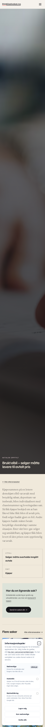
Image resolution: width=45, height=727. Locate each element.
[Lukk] (39, 643)
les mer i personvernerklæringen (21, 652)
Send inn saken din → (18, 610)
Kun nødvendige (22, 714)
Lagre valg (22, 708)
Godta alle (22, 720)
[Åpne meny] (40, 4)
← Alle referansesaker (11, 482)
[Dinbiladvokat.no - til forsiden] (11, 4)
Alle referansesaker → (33, 632)
